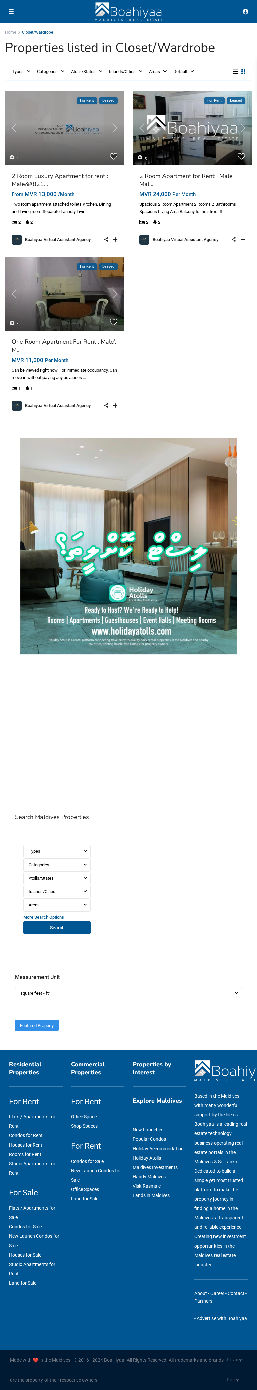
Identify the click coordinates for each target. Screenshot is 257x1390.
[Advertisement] (128, 736)
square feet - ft (35, 993)
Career (217, 1293)
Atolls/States (83, 71)
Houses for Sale (25, 1255)
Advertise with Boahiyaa (222, 1318)
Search (57, 927)
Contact (236, 1293)
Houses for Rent (25, 1145)
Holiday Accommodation (158, 1148)
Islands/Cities (122, 71)
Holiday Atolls (147, 1158)
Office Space (84, 1116)
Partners (203, 1301)
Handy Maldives (149, 1176)
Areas (154, 71)
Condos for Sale (25, 1226)
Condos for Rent (26, 1135)
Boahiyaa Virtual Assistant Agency (58, 239)
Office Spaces (85, 1189)
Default (180, 71)
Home (10, 32)
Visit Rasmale (147, 1186)
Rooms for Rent (25, 1154)
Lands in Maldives (151, 1195)
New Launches (148, 1129)
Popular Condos (149, 1139)
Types (18, 71)
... (87, 211)
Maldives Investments (155, 1167)
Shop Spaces (84, 1126)
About (200, 1293)
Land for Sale (22, 1283)
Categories (47, 71)
